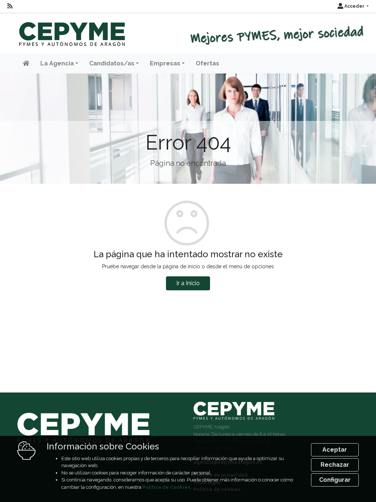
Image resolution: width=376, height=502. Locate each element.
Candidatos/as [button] (111, 63)
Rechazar (335, 464)
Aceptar (334, 449)
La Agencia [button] (57, 63)
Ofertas (207, 63)
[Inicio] (71, 30)
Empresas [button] (165, 63)
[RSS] (9, 6)
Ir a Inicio (188, 283)
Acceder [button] (354, 6)
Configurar (335, 479)
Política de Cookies (166, 487)
